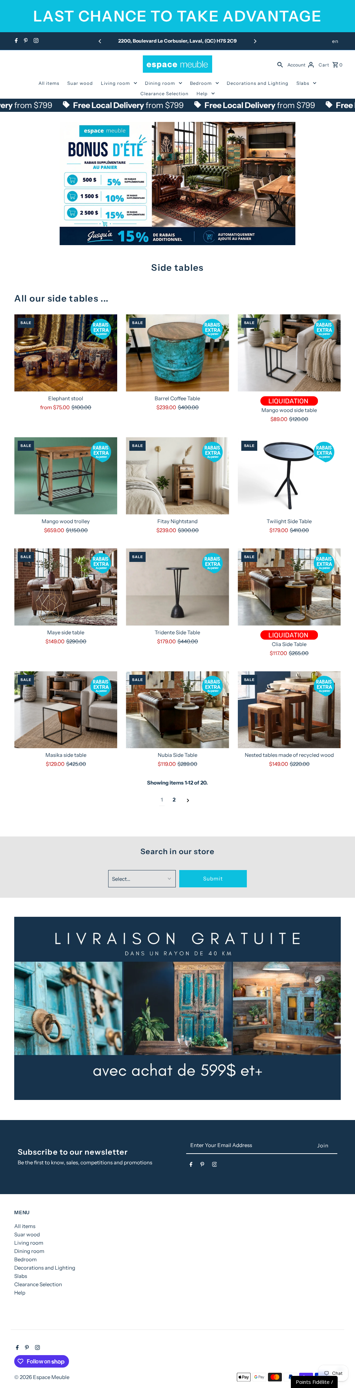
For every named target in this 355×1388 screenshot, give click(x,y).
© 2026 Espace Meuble (41, 1377)
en (335, 41)
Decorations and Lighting (257, 83)
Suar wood (80, 83)
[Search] (280, 64)
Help (202, 93)
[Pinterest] (25, 41)
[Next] (255, 41)
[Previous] (100, 41)
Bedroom (201, 83)
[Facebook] (15, 41)
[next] (188, 800)
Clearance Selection (164, 93)
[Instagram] (35, 41)
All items (48, 83)
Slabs (302, 83)
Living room (115, 83)
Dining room (160, 83)
